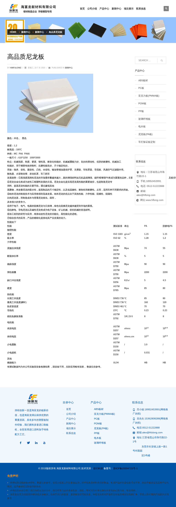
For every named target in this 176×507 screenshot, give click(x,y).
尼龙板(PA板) (145, 134)
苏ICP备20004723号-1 (125, 468)
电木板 (142, 126)
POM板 (142, 103)
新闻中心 (69, 68)
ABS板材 (143, 80)
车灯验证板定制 (146, 142)
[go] (161, 60)
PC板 (141, 88)
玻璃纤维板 (144, 119)
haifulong (16, 68)
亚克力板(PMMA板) (148, 95)
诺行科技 (98, 468)
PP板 (141, 111)
